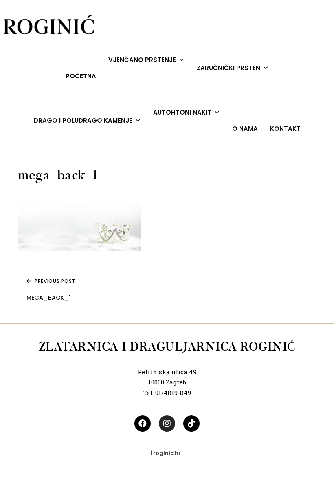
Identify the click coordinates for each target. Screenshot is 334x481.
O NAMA (245, 128)
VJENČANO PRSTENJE (142, 59)
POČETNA (81, 76)
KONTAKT (285, 128)
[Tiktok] (191, 423)
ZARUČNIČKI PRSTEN (228, 68)
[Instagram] (167, 423)
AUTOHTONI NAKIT (182, 112)
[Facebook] (142, 423)
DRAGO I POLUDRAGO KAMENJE (83, 120)
